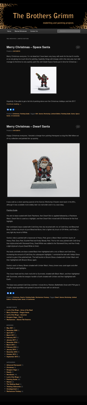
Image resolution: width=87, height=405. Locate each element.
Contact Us (34, 31)
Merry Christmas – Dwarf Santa (28, 126)
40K (36, 114)
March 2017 (10, 335)
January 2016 (11, 349)
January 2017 (11, 340)
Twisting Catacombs (14, 386)
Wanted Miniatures (21, 31)
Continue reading (14, 104)
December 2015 (12, 352)
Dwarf (57, 297)
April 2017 (10, 333)
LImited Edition (55, 114)
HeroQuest (10, 374)
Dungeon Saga (12, 370)
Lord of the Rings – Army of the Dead (20, 310)
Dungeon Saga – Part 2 (15, 317)
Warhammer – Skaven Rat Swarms (19, 319)
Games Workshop (44, 114)
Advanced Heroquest (14, 365)
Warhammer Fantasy (42, 297)
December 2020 (12, 330)
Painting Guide (24, 114)
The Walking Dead (13, 384)
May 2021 (10, 328)
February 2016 (11, 347)
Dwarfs (22, 297)
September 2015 (12, 356)
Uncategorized (12, 389)
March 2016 (10, 345)
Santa (73, 114)
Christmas (16, 114)
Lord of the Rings (13, 377)
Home (9, 31)
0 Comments (78, 47)
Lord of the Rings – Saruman (17, 315)
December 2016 (12, 342)
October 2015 (11, 354)
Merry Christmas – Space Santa (28, 47)
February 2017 (11, 337)
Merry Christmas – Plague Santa (18, 312)
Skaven (9, 382)
